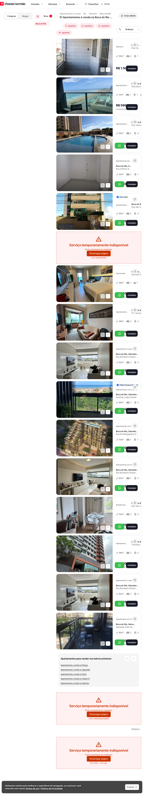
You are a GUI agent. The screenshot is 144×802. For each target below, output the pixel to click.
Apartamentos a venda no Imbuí (73, 674)
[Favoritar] (135, 45)
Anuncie (70, 4)
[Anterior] (102, 69)
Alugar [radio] (25, 16)
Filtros (46, 16)
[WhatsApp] (119, 146)
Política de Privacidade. (52, 788)
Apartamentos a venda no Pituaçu (74, 665)
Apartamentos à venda (70, 14)
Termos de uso (32, 788)
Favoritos (93, 4)
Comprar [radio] (11, 16)
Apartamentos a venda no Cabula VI (75, 679)
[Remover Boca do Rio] (48, 23)
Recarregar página (99, 253)
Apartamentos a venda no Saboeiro (75, 683)
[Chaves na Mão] (12, 4)
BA (84, 14)
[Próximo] (108, 69)
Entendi (130, 787)
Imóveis (35, 4)
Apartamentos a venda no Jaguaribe (75, 670)
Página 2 (135, 729)
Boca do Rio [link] (105, 14)
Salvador (93, 14)
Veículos (52, 4)
